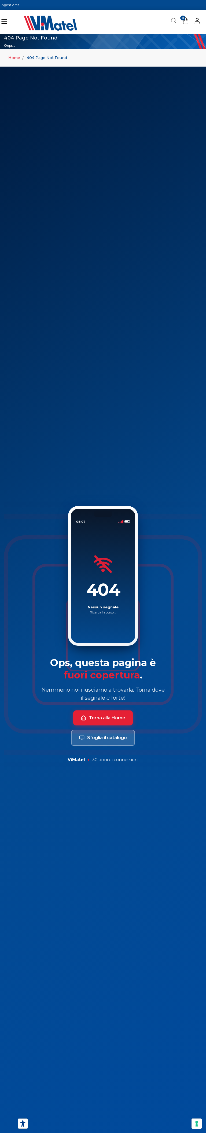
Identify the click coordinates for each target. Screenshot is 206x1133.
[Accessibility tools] (23, 1124)
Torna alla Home (107, 717)
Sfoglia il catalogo (107, 737)
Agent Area (10, 5)
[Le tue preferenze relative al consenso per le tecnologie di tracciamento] (197, 1124)
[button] (197, 22)
